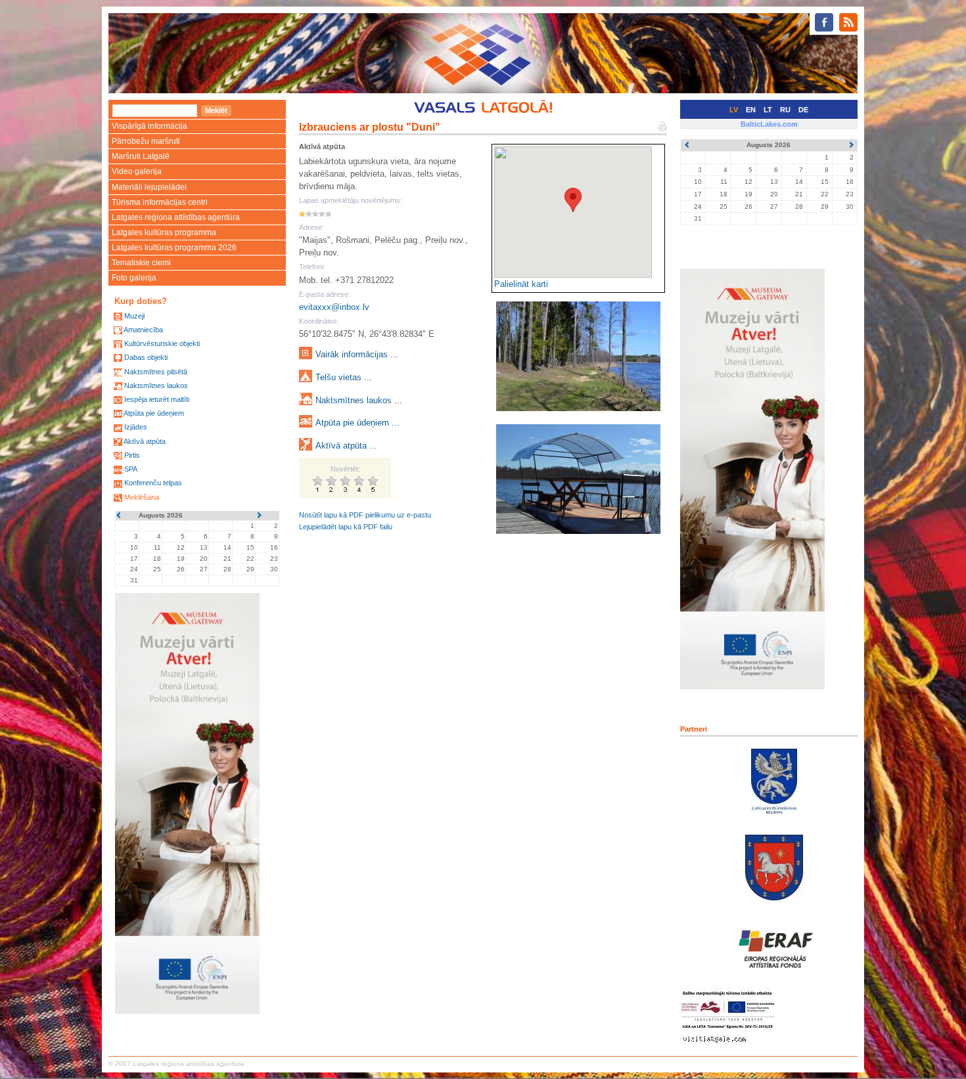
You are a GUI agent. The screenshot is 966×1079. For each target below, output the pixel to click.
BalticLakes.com (769, 124)
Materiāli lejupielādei (149, 187)
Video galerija (137, 171)
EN (751, 110)
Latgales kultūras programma (164, 232)
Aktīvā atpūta (145, 441)
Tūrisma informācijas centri (160, 202)
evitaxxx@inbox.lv (334, 307)
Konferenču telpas (153, 483)
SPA (130, 469)
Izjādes (135, 427)
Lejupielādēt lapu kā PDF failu (345, 527)
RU (785, 110)
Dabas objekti (146, 357)
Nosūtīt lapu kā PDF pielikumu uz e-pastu (365, 515)
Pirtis (132, 455)
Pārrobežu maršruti (146, 141)
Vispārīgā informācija (149, 126)
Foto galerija (134, 277)
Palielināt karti (521, 284)
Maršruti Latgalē (141, 156)
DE (803, 110)
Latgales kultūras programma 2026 (174, 247)
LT (768, 110)
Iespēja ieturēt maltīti (156, 399)
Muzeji (134, 316)
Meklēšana (141, 497)
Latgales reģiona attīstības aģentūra (176, 217)
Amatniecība (143, 330)
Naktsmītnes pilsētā (155, 372)
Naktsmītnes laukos (156, 385)
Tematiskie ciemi (141, 262)
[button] (573, 200)
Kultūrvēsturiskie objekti (162, 343)
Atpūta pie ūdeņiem (154, 413)
